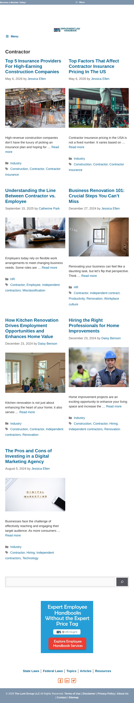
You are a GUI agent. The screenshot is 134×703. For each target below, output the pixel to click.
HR (12, 279)
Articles (85, 671)
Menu (14, 36)
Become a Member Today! (13, 2)
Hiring (113, 423)
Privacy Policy (106, 693)
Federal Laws (53, 671)
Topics (71, 671)
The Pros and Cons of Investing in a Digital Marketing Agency (28, 456)
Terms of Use (72, 693)
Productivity (77, 298)
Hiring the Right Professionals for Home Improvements (94, 326)
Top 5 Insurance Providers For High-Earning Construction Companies (33, 66)
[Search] (122, 582)
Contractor (37, 169)
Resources (103, 671)
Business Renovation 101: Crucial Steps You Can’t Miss (97, 196)
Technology (30, 558)
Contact (61, 697)
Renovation (94, 298)
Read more (76, 147)
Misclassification (34, 290)
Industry (15, 163)
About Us (122, 693)
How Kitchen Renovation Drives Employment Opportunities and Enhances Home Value (31, 328)
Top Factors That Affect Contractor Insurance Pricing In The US (94, 66)
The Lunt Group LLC (27, 693)
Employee (33, 285)
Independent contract (105, 293)
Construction (19, 169)
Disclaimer (89, 693)
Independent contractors (86, 429)
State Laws (31, 671)
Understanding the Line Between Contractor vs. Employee (30, 196)
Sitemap (74, 697)
